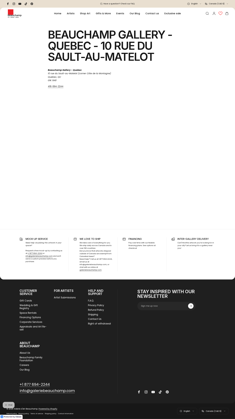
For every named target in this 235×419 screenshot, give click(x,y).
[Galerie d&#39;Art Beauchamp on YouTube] (153, 392)
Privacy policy (23, 413)
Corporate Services (31, 322)
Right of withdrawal (99, 323)
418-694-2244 (55, 86)
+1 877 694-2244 (35, 253)
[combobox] (194, 4)
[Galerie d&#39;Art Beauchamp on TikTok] (160, 392)
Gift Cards (26, 300)
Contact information (65, 413)
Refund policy (12, 413)
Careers (24, 365)
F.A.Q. (91, 300)
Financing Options (30, 317)
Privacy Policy (96, 305)
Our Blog (25, 369)
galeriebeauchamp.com (91, 270)
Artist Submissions (65, 297)
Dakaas (18, 417)
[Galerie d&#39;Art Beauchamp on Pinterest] (167, 392)
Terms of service (36, 413)
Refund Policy (96, 310)
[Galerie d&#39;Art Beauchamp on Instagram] (146, 392)
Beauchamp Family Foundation (31, 359)
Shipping (93, 314)
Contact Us (94, 319)
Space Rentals (28, 313)
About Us (25, 352)
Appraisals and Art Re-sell (33, 328)
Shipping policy (50, 413)
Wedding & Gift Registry (29, 307)
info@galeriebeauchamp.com (39, 256)
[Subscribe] (191, 306)
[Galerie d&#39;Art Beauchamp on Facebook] (139, 392)
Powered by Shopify (48, 408)
